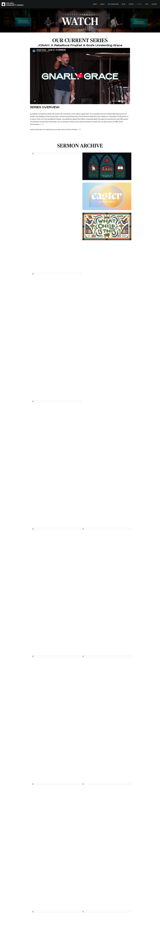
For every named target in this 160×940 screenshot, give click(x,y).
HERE (42, 124)
